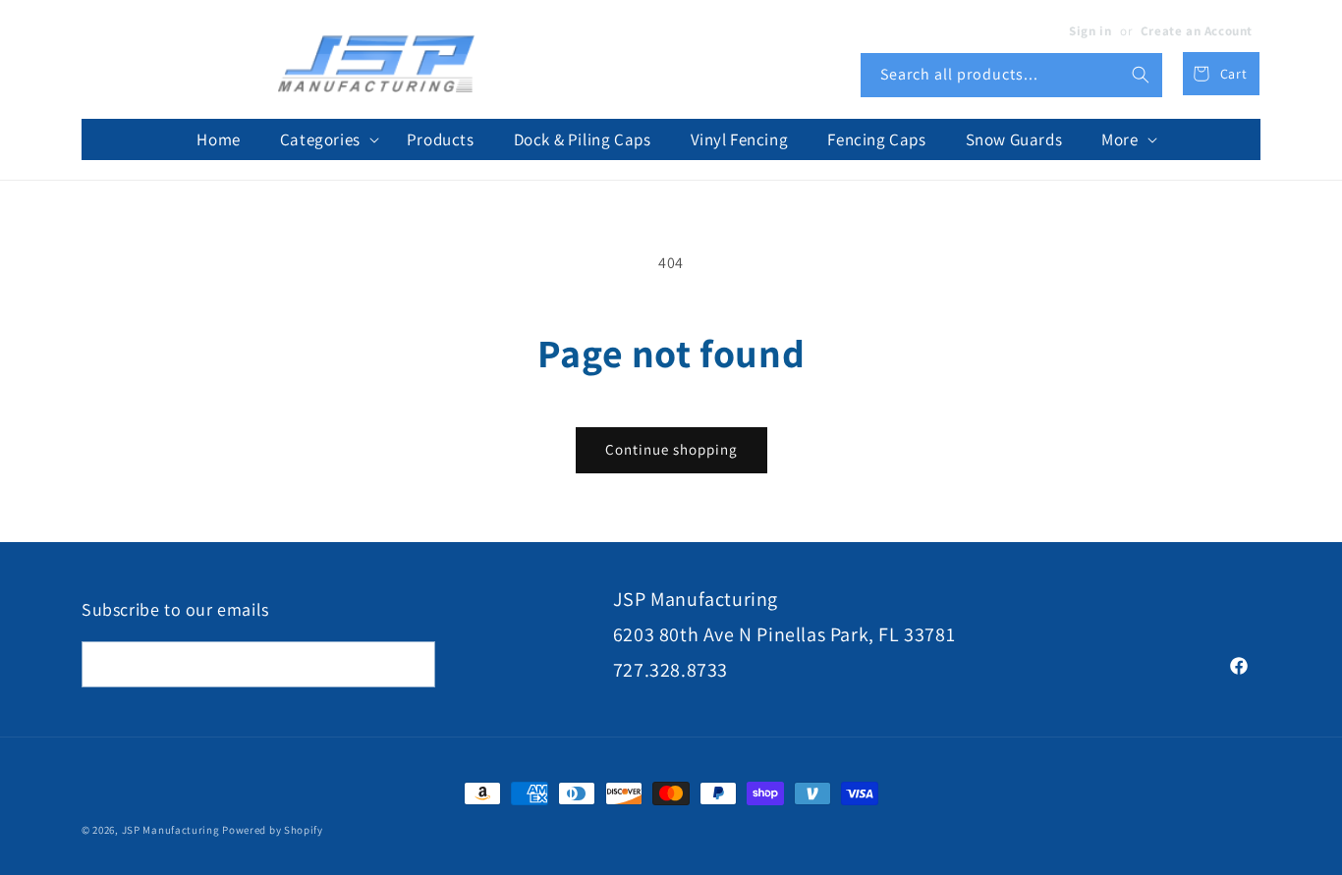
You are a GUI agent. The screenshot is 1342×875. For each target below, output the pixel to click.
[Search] (1140, 74)
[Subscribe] (412, 664)
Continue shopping (671, 449)
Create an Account (1197, 31)
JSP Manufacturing (171, 830)
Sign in (1090, 31)
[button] (323, 139)
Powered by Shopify (272, 830)
